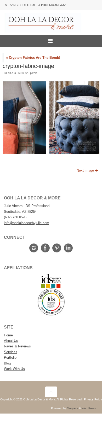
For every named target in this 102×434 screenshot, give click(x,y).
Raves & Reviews (17, 346)
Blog (7, 363)
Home (8, 335)
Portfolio (10, 357)
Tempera (72, 408)
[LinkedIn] (68, 248)
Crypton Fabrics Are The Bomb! (33, 58)
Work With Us (14, 369)
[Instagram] (33, 248)
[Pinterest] (56, 248)
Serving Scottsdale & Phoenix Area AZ (35, 5)
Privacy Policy (93, 399)
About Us (11, 341)
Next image (85, 170)
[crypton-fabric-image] (51, 117)
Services (10, 352)
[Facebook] (45, 248)
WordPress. (89, 408)
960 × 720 (23, 73)
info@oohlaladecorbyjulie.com (26, 223)
